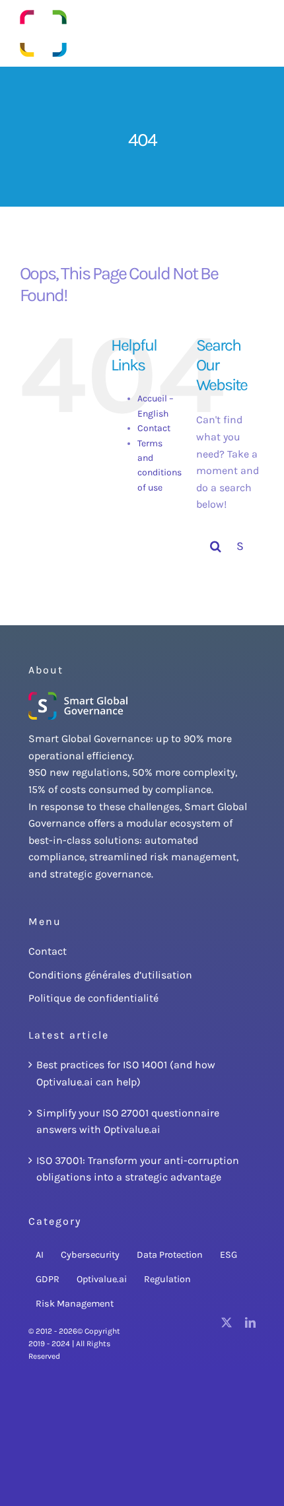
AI (40, 1254)
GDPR (47, 1279)
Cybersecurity (90, 1254)
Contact (153, 428)
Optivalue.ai (102, 1279)
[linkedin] (250, 1322)
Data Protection (170, 1254)
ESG (228, 1254)
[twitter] (226, 1322)
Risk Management (75, 1303)
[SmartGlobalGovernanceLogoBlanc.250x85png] (77, 697)
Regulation (167, 1279)
